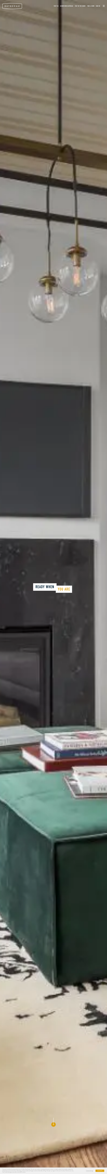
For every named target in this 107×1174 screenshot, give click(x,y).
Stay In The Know (80, 6)
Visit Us (56, 6)
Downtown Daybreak (66, 6)
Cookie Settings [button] (89, 1170)
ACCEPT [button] (99, 1170)
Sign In (98, 6)
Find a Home (90, 6)
